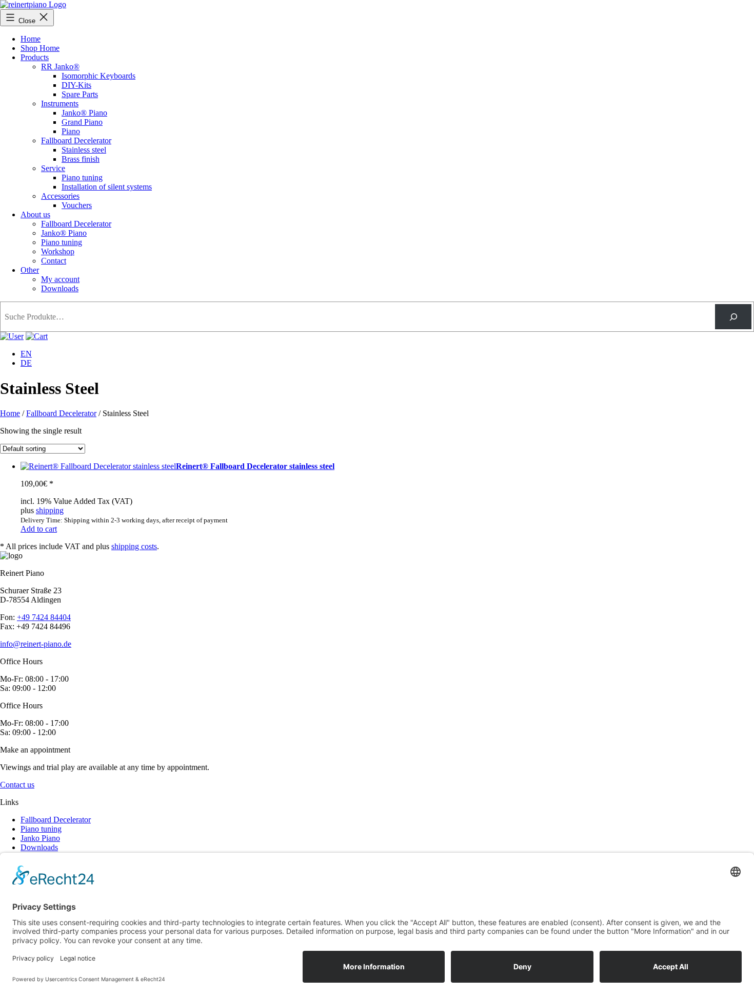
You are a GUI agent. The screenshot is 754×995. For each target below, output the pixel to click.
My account (60, 279)
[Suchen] (733, 316)
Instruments (59, 103)
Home (31, 38)
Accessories (60, 196)
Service (53, 168)
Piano (71, 131)
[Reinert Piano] (33, 4)
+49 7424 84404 (44, 617)
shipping (50, 510)
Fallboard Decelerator (76, 140)
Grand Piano (82, 122)
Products (35, 57)
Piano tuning (82, 177)
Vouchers (77, 205)
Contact (53, 260)
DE (26, 363)
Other (30, 270)
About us (35, 214)
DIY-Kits (76, 85)
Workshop (57, 251)
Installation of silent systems (107, 186)
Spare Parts (80, 94)
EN (26, 353)
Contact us (17, 784)
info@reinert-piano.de (35, 644)
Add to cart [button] (39, 528)
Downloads (59, 288)
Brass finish (81, 159)
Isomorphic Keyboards (98, 75)
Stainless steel (84, 149)
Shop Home (40, 48)
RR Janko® (60, 66)
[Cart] (12, 336)
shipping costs (134, 546)
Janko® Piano (84, 112)
